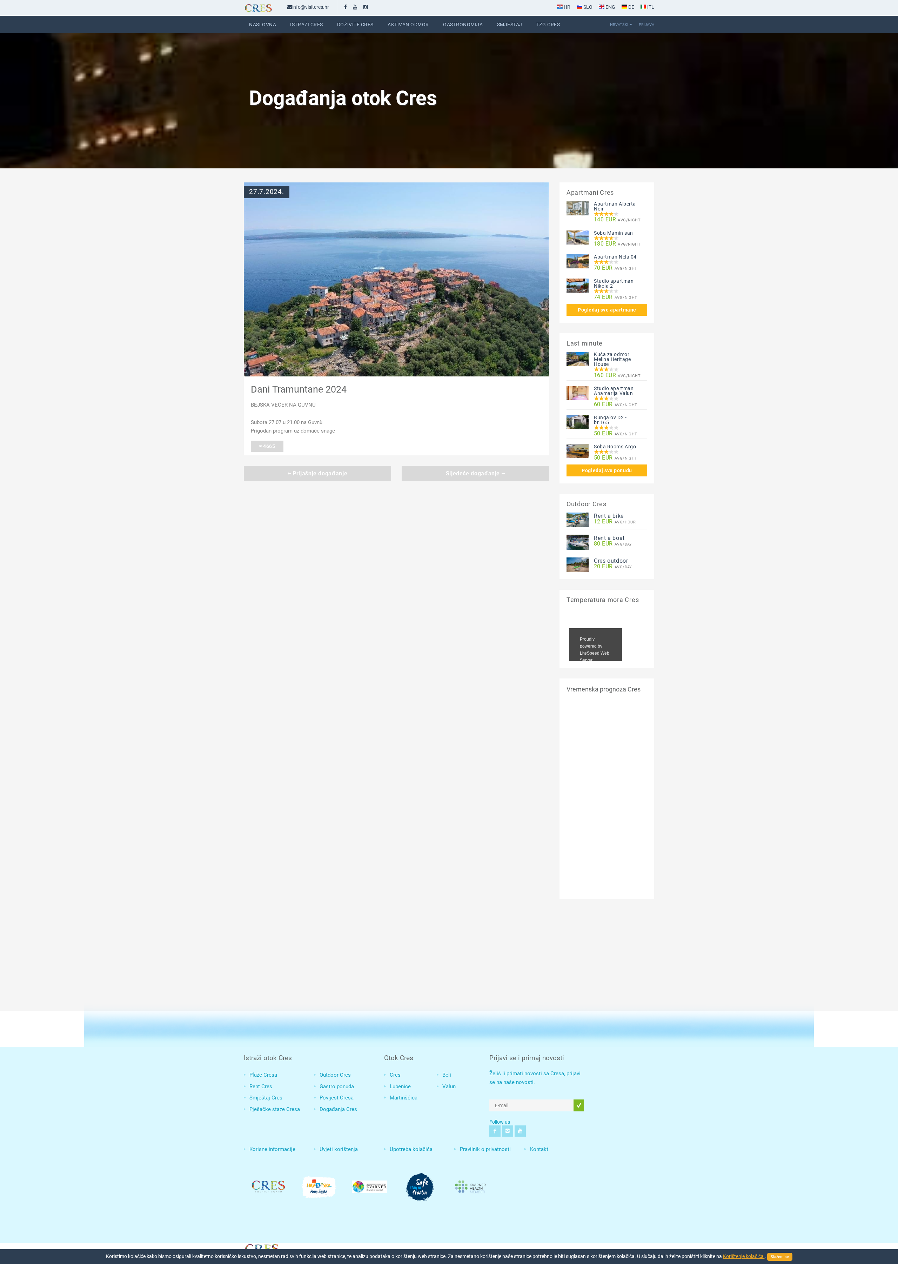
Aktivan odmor (408, 24)
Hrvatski (619, 24)
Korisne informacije (272, 1149)
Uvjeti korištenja (339, 1149)
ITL (650, 7)
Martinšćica (403, 1098)
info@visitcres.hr (310, 7)
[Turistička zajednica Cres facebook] (345, 7)
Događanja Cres (338, 1109)
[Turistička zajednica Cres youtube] (355, 7)
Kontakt (539, 1149)
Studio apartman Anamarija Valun (614, 391)
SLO (587, 7)
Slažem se (780, 1257)
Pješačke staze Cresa (274, 1109)
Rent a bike (609, 516)
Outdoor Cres (335, 1075)
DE (630, 7)
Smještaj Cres (265, 1098)
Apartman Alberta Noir (615, 206)
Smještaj (509, 24)
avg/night (617, 220)
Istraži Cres (306, 24)
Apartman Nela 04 (615, 257)
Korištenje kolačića (744, 1256)
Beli (446, 1075)
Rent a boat (609, 538)
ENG (609, 7)
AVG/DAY (613, 544)
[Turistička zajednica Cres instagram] (365, 7)
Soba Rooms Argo (615, 446)
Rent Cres (260, 1086)
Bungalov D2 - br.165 (610, 420)
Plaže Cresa (263, 1075)
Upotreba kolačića (411, 1149)
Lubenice (400, 1086)
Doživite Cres (355, 24)
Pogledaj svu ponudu (607, 470)
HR (566, 7)
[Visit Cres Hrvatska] (261, 1248)
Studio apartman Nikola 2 (614, 283)
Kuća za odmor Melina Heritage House (612, 359)
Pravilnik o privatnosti (485, 1149)
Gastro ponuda (337, 1086)
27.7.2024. (266, 191)
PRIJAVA (646, 24)
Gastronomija (463, 24)
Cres (395, 1075)
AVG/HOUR (615, 522)
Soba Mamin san (613, 233)
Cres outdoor (611, 560)
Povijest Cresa (337, 1098)
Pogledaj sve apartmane (607, 310)
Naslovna (262, 24)
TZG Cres (548, 24)
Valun (449, 1086)
